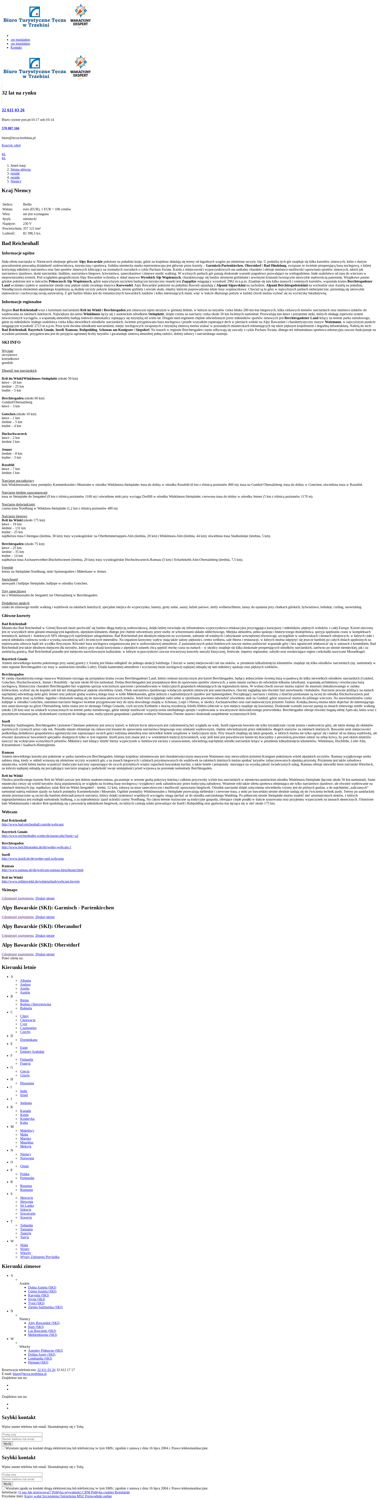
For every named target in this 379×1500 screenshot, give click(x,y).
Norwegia (27, 1158)
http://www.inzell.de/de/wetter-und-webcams (33, 858)
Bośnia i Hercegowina (35, 1004)
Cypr (23, 1024)
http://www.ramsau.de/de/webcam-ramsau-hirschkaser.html (42, 870)
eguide (15, 173)
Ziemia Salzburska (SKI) (45, 1307)
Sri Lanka (27, 1205)
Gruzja (25, 1075)
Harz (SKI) (36, 1327)
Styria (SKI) (36, 1299)
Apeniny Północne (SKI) (45, 1350)
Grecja (24, 1071)
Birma (24, 1000)
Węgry (25, 1249)
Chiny (24, 1016)
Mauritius (26, 1142)
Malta (24, 1134)
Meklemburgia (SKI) (42, 1335)
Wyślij (7, 1443)
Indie (23, 1091)
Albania (25, 980)
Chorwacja (27, 1020)
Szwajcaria (27, 1213)
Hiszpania (27, 1083)
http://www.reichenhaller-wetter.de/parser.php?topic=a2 (40, 836)
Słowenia (26, 1201)
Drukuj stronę (45, 898)
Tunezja (25, 1233)
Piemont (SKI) (38, 1362)
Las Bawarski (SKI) (42, 1331)
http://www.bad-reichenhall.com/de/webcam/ (33, 824)
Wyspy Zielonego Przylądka (39, 1257)
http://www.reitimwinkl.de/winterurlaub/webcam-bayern (41, 881)
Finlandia (26, 1059)
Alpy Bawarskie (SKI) (43, 1323)
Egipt (24, 1047)
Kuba (24, 1123)
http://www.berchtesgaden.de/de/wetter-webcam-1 (36, 847)
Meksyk (25, 1146)
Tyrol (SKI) (36, 1303)
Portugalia (27, 1178)
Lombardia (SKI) (40, 1358)
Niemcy (16, 181)
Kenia (24, 1115)
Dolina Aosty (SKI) (41, 1354)
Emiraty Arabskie (32, 1051)
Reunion (26, 1186)
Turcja (24, 1237)
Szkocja (25, 1209)
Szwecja (26, 1217)
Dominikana (28, 1040)
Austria (25, 992)
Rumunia (26, 1190)
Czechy (25, 1032)
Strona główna (21, 169)
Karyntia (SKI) (38, 1295)
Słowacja (26, 1198)
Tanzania (26, 1229)
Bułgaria (26, 1008)
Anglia (24, 988)
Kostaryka (27, 1119)
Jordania (26, 1103)
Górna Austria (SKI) (42, 1291)
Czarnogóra (28, 1028)
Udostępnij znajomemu (18, 898)
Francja (25, 1063)
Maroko (25, 1138)
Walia (24, 1245)
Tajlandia (26, 1225)
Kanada (25, 1111)
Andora (25, 984)
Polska (24, 1174)
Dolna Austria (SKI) (42, 1287)
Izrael (24, 1095)
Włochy (25, 1253)
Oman (24, 1166)
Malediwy (27, 1130)
